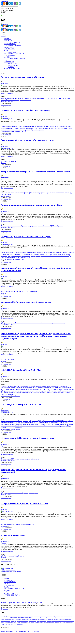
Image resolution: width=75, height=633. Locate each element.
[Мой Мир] (12, 3)
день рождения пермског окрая (54, 621)
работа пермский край (65, 128)
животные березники (7, 386)
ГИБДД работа (12, 427)
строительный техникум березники (65, 622)
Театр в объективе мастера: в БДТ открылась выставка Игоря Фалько (36, 172)
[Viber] (15, 3)
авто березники (34, 254)
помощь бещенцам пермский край (27, 619)
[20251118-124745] (7, 148)
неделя (8, 98)
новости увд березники (32, 392)
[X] (7, 3)
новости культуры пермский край (39, 391)
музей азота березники (8, 389)
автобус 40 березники (41, 252)
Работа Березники (16, 387)
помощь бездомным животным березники (27, 386)
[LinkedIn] (9, 3)
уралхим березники (20, 128)
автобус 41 (46, 616)
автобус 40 (51, 252)
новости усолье (36, 126)
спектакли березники (45, 254)
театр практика (32, 226)
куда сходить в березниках (55, 389)
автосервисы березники (13, 616)
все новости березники (58, 426)
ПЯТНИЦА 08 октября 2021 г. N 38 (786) (21, 370)
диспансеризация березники (9, 126)
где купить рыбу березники (22, 621)
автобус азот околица (41, 621)
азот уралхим (9, 128)
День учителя (55, 387)
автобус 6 (5, 254)
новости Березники (46, 392)
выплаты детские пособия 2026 (26, 616)
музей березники (65, 387)
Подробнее (4, 609)
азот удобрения (20, 389)
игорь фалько (41, 193)
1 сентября (13, 621)
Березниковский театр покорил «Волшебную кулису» (27, 140)
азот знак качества (68, 616)
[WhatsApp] (17, 3)
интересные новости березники (41, 426)
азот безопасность (40, 128)
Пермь (51, 619)
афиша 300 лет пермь (45, 622)
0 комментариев (6, 105)
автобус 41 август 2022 (31, 622)
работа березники (51, 128)
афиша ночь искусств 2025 (21, 257)
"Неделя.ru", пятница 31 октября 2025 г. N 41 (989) (26, 236)
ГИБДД (19, 427)
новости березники (7, 100)
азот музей (50, 126)
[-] (2, 85)
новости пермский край (60, 392)
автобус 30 (58, 252)
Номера (69, 619)
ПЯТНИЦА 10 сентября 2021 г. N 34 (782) (21, 405)
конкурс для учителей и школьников (21, 617)
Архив (14, 622)
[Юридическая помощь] (8, 570)
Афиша (3, 196)
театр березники (32, 291)
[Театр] (3, 543)
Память (18, 622)
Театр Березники (30, 98)
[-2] (2, 213)
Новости (3, 98)
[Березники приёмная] (11, 571)
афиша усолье (50, 422)
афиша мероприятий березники (21, 422)
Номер (50, 616)
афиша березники (40, 389)
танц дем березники (5, 617)
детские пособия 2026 (39, 616)
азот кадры (19, 256)
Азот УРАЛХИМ (58, 421)
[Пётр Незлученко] (7, 511)
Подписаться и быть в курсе (9, 631)
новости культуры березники (22, 100)
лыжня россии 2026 (36, 617)
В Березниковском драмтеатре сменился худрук (24, 503)
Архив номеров (15, 131)
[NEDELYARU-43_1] (7, 118)
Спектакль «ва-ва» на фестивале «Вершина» (23, 77)
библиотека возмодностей (41, 619)
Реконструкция (4, 616)
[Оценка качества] (7, 568)
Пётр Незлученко (64, 98)
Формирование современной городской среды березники (19, 421)
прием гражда (11, 619)
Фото (49, 619)
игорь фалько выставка (8, 193)
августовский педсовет (58, 616)
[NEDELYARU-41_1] (7, 244)
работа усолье (59, 386)
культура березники (32, 459)
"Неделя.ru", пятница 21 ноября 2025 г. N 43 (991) (25, 110)
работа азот (26, 256)
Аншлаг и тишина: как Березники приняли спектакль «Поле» (32, 205)
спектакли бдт (18, 291)
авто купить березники (21, 254)
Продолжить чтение (7, 93)
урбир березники (32, 621)
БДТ (22, 98)
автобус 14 (65, 252)
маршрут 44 (44, 617)
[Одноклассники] (4, 3)
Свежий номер (5, 131)
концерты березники (59, 254)
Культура (21, 556)
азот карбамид (53, 622)
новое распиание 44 (18, 624)
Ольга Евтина (26, 387)
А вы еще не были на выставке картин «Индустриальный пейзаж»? (22, 602)
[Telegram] (20, 3)
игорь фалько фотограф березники (26, 193)
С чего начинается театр (13, 535)
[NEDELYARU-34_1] (7, 412)
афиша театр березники (38, 422)
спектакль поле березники (19, 226)
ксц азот (56, 126)
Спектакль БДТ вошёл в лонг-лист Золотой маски (26, 302)
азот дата (44, 126)
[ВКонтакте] (2, 3)
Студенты (17, 619)
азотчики (50, 421)
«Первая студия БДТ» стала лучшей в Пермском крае (27, 438)
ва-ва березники (16, 98)
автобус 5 (11, 254)
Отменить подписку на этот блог (29, 631)
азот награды (30, 128)
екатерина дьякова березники (60, 619)
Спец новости (10, 101)
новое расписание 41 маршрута (54, 617)
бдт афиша (7, 323)
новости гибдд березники (59, 391)
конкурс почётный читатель (7, 624)
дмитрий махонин (6, 130)
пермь (63, 617)
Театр (16, 556)
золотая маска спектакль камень (31, 323)
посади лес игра (5, 621)
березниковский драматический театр (47, 98)
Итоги (38, 622)
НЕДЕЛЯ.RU (5, 83)
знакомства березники (27, 252)
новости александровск (17, 392)
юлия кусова (63, 126)
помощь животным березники (10, 252)
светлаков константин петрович (41, 387)
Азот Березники (30, 389)
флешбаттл (23, 622)
